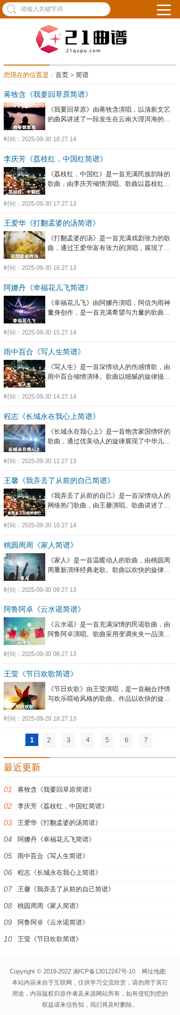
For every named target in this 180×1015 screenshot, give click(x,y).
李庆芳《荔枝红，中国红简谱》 (63, 806)
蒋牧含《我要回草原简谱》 (56, 789)
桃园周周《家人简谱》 (50, 905)
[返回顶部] (168, 996)
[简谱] (90, 39)
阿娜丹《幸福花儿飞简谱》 (56, 839)
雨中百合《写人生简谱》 (53, 856)
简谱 (82, 74)
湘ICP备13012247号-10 (104, 971)
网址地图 (154, 971)
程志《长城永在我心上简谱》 (60, 872)
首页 (61, 74)
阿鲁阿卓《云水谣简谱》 (53, 922)
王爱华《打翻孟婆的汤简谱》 (60, 822)
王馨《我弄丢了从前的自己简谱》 (66, 889)
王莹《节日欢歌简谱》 (50, 939)
